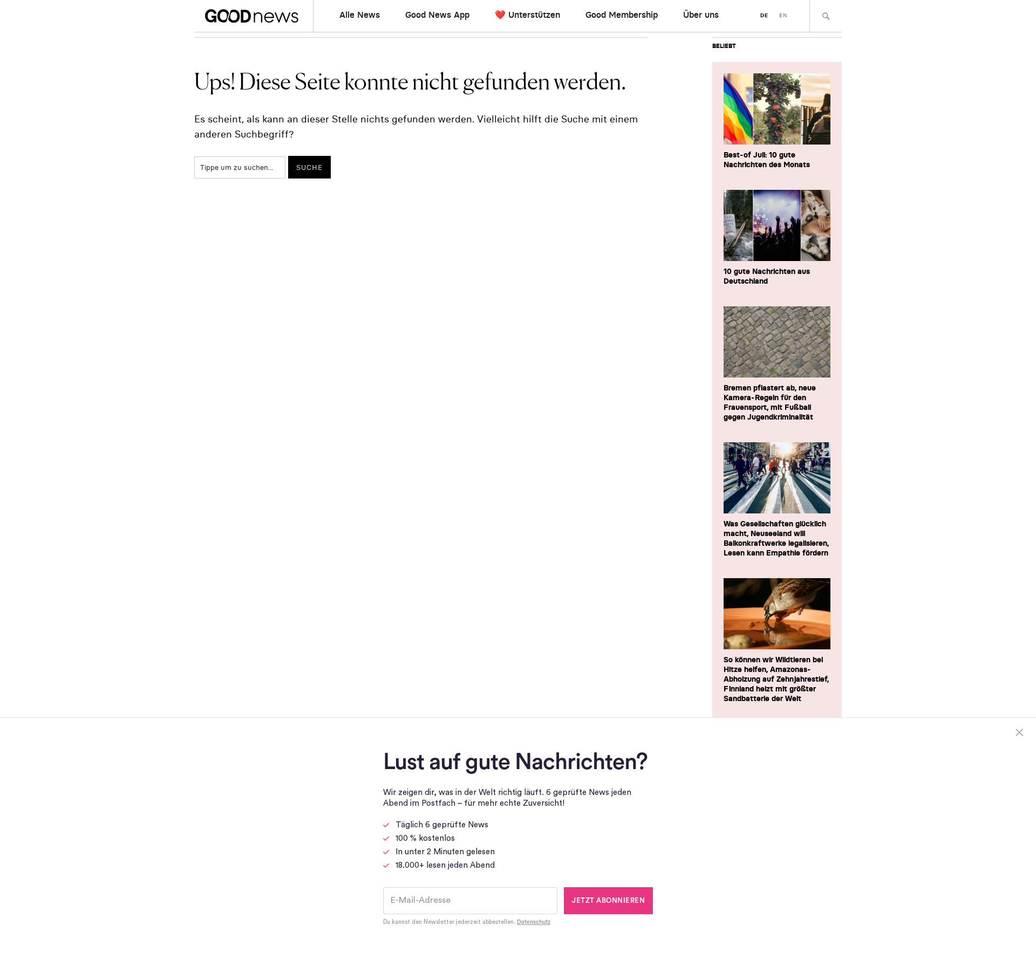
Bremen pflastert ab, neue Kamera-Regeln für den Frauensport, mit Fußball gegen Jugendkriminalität (770, 402)
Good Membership (621, 14)
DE (764, 15)
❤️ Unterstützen (527, 14)
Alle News (359, 14)
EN (783, 15)
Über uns (701, 14)
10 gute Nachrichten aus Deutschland (767, 276)
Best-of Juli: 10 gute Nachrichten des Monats (767, 159)
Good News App (437, 14)
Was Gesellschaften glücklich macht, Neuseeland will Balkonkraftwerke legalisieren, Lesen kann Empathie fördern (776, 538)
